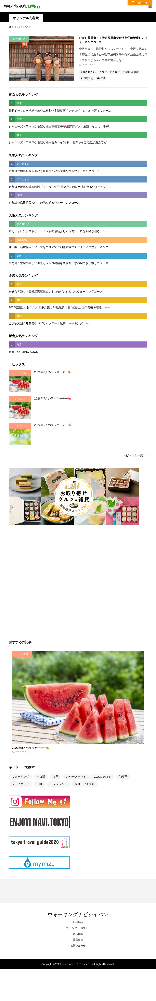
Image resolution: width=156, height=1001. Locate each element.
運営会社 (78, 939)
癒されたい (89, 72)
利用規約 (78, 922)
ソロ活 (41, 776)
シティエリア (20, 784)
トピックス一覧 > (135, 455)
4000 (102, 78)
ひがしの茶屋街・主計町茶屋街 (120, 72)
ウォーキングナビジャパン (78, 914)
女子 (55, 776)
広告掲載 (78, 933)
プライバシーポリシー (78, 928)
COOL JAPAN (102, 776)
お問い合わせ (78, 945)
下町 (39, 784)
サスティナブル (85, 784)
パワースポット (76, 776)
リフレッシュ (58, 784)
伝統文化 (87, 78)
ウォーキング (20, 776)
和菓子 (123, 776)
